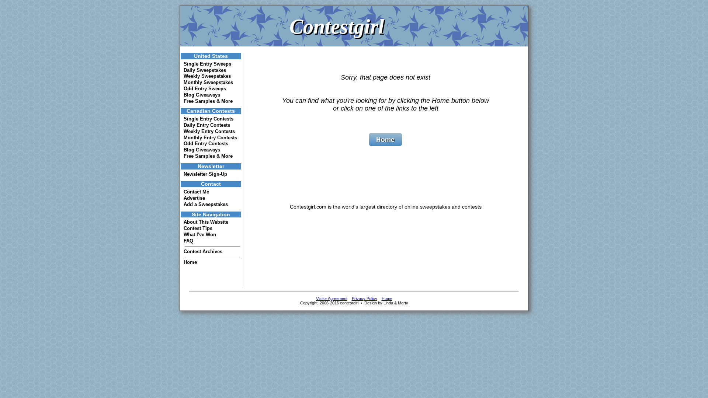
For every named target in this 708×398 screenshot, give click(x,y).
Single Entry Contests (208, 119)
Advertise (194, 198)
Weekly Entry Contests (209, 131)
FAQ (188, 241)
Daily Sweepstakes (205, 70)
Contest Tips (198, 228)
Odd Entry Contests (206, 143)
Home (190, 262)
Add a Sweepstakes (206, 204)
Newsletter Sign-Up (205, 174)
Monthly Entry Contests (210, 137)
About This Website (206, 222)
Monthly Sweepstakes (208, 82)
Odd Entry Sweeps (205, 88)
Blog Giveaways (202, 95)
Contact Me (196, 192)
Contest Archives (203, 251)
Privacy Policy (364, 298)
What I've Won (200, 234)
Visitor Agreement (331, 298)
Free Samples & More (208, 101)
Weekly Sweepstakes (207, 76)
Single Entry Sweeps (207, 64)
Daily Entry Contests (207, 125)
